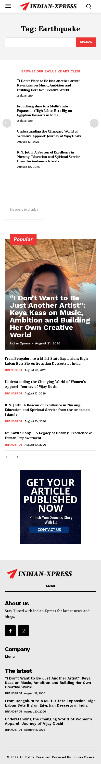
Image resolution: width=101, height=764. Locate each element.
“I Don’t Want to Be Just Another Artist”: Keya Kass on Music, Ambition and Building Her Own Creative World (49, 85)
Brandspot (14, 370)
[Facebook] (10, 630)
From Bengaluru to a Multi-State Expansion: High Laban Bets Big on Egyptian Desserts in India (44, 110)
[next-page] (94, 123)
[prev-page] (6, 123)
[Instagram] (23, 630)
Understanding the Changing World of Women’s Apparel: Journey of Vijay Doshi (49, 133)
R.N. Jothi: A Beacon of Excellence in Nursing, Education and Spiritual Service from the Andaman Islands (48, 156)
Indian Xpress (20, 343)
